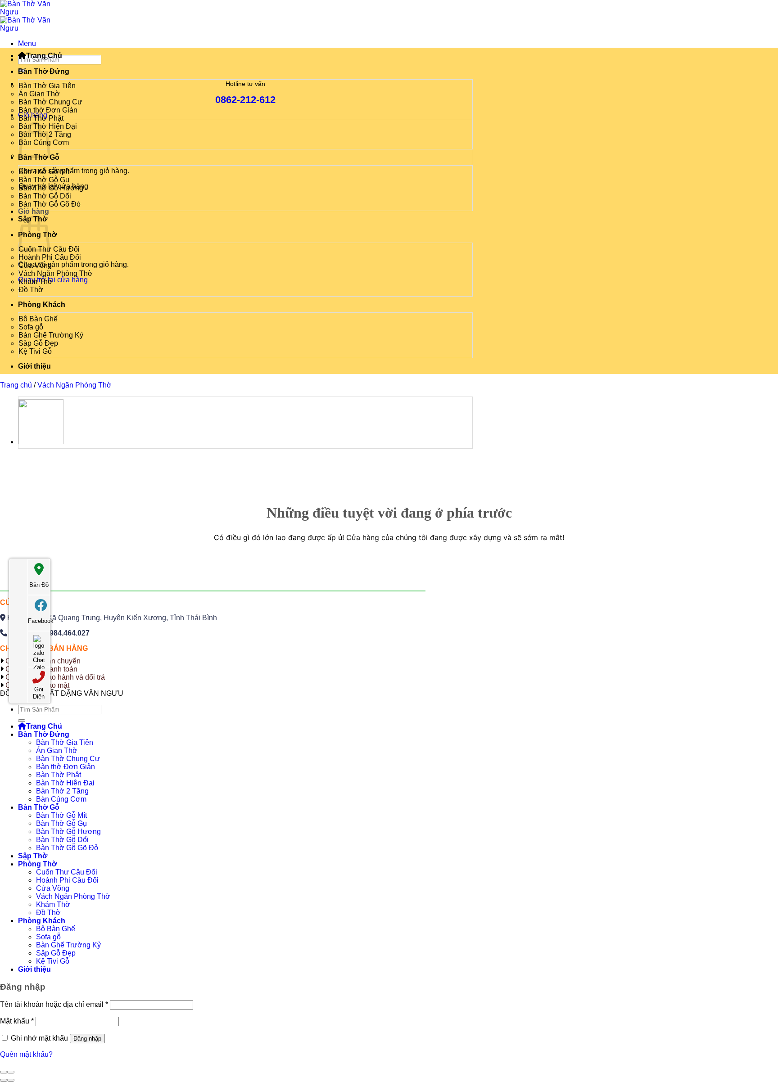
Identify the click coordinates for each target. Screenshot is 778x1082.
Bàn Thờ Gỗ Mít (43, 172)
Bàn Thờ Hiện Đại (65, 783)
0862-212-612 (245, 99)
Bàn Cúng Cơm (61, 799)
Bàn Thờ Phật (40, 118)
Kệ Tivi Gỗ (35, 351)
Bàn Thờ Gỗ (38, 807)
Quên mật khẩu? (26, 1054)
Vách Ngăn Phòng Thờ (55, 273)
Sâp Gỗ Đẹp (38, 343)
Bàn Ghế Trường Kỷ (50, 335)
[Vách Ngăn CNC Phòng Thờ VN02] (40, 442)
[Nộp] (21, 720)
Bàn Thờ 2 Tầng (62, 791)
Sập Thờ (32, 856)
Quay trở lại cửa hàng (53, 280)
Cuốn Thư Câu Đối (66, 872)
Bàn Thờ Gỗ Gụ (43, 180)
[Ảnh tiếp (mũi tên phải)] (10, 1080)
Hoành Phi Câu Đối (49, 257)
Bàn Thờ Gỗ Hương (50, 188)
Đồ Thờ (30, 289)
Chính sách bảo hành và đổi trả (55, 677)
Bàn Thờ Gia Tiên (47, 86)
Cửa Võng (35, 265)
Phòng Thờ (37, 864)
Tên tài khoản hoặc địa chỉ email (54, 1004)
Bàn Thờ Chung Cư (50, 102)
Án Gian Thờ (39, 94)
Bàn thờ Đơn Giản (47, 110)
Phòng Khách (41, 304)
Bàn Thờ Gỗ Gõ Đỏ (49, 204)
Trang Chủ (44, 55)
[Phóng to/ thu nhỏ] (10, 1072)
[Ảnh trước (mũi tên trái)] (3, 1080)
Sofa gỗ (30, 327)
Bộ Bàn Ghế (38, 319)
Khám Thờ (35, 281)
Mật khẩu (17, 1021)
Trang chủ (16, 385)
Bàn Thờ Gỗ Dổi (44, 196)
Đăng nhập (87, 1038)
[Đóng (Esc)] (3, 1072)
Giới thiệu (34, 366)
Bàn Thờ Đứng (43, 71)
